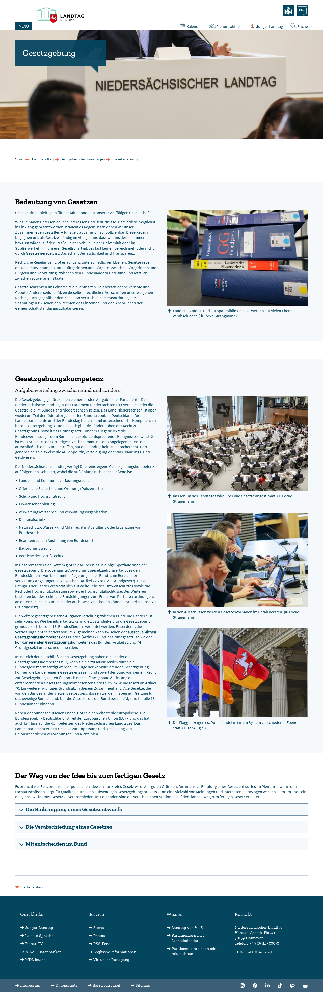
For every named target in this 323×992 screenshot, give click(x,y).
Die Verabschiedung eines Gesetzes (68, 826)
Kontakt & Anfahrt (256, 952)
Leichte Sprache (39, 935)
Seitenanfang (33, 887)
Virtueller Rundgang (111, 959)
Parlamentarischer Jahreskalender (188, 938)
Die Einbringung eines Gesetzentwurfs (73, 809)
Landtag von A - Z (187, 927)
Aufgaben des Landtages (83, 159)
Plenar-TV (34, 943)
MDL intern (35, 959)
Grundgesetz (71, 430)
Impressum (30, 985)
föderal (52, 415)
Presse (99, 935)
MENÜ (24, 26)
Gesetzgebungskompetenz (131, 466)
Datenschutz (66, 985)
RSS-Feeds (102, 943)
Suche (302, 26)
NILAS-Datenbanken (43, 951)
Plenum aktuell (229, 26)
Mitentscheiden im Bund (56, 843)
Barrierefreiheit (106, 985)
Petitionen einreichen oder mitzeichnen (195, 951)
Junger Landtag (269, 26)
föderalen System (49, 564)
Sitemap (143, 985)
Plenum (268, 786)
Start (19, 159)
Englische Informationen (114, 951)
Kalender (194, 26)
